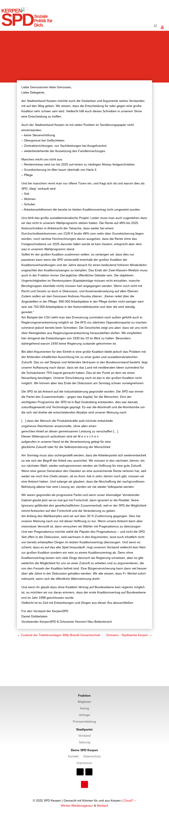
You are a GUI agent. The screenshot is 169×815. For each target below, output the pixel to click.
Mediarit (102, 805)
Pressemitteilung (84, 721)
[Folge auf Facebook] (80, 771)
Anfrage (84, 715)
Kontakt (73, 756)
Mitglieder (84, 701)
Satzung (84, 742)
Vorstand (84, 735)
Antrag (84, 708)
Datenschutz (92, 756)
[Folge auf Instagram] (88, 771)
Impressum (84, 763)
